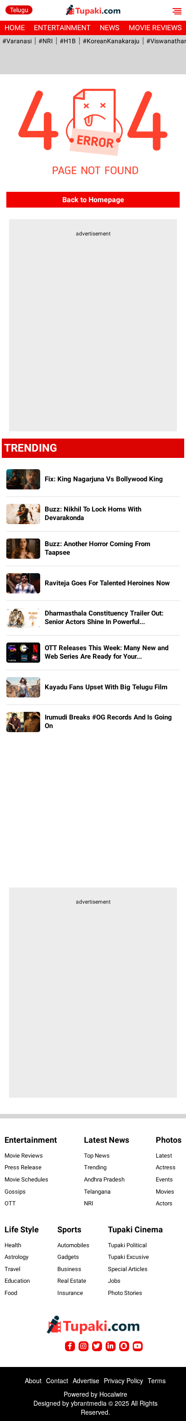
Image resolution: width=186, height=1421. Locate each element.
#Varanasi (17, 41)
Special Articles (128, 1269)
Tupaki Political (127, 1245)
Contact (57, 1380)
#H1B (68, 41)
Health (13, 1245)
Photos (168, 1140)
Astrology (16, 1257)
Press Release (23, 1167)
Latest (164, 1155)
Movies (165, 1191)
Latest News (106, 1140)
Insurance (70, 1293)
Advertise (86, 1380)
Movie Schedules (26, 1179)
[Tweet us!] (83, 1346)
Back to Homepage (93, 199)
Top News (97, 1155)
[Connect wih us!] (111, 1346)
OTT (10, 1203)
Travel (12, 1269)
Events (164, 1179)
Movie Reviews (24, 1155)
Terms (157, 1380)
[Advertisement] (93, 337)
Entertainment (62, 27)
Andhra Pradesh (104, 1179)
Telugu (19, 10)
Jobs (114, 1280)
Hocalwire (113, 1393)
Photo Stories (125, 1293)
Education (17, 1280)
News (110, 27)
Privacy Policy (123, 1380)
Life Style (22, 1229)
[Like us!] (70, 1346)
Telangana (97, 1191)
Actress (166, 1167)
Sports (69, 1229)
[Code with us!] (124, 1346)
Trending (95, 1167)
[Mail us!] (138, 1346)
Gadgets (68, 1257)
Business (69, 1269)
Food (11, 1293)
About (33, 1380)
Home (15, 27)
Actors (164, 1203)
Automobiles (73, 1245)
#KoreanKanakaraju (111, 41)
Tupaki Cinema (135, 1229)
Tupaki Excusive (128, 1257)
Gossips (15, 1191)
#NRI (45, 41)
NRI (88, 1203)
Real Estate (71, 1280)
